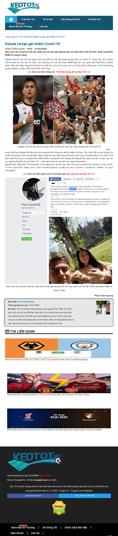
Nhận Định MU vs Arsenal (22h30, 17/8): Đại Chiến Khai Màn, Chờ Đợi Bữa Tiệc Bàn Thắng (48, 394)
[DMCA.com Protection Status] (59, 508)
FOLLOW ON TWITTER (84, 496)
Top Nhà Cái (94, 19)
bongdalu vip (40, 480)
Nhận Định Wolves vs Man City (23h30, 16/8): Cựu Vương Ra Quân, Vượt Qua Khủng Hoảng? (46, 359)
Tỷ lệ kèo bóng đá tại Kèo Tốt (71, 72)
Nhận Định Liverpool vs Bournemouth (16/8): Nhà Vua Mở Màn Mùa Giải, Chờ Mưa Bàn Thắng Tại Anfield (54, 430)
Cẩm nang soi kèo (70, 19)
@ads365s (45, 475)
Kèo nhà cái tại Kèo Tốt (79, 174)
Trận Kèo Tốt (28, 19)
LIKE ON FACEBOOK (33, 496)
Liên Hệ (44, 26)
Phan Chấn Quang (26, 302)
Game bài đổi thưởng (20, 26)
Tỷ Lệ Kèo (48, 19)
